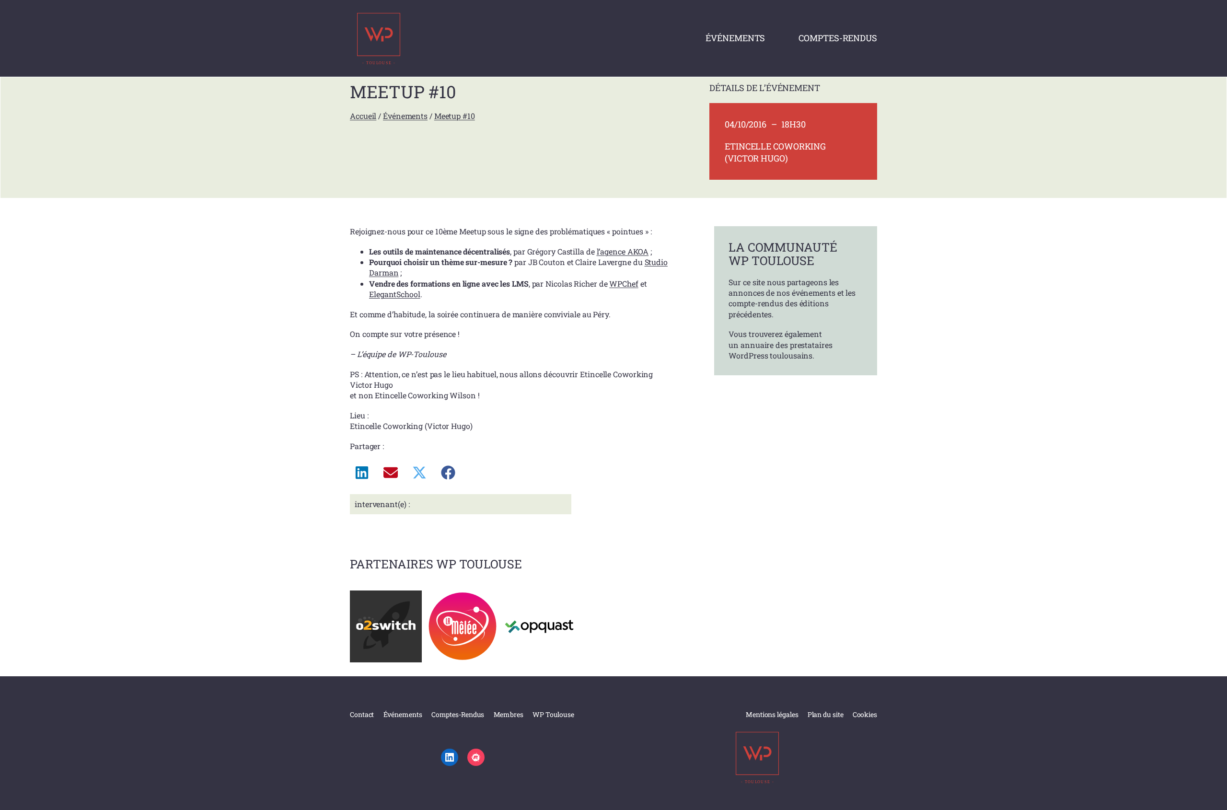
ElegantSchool (394, 294)
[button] (362, 473)
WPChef (623, 283)
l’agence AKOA (623, 251)
